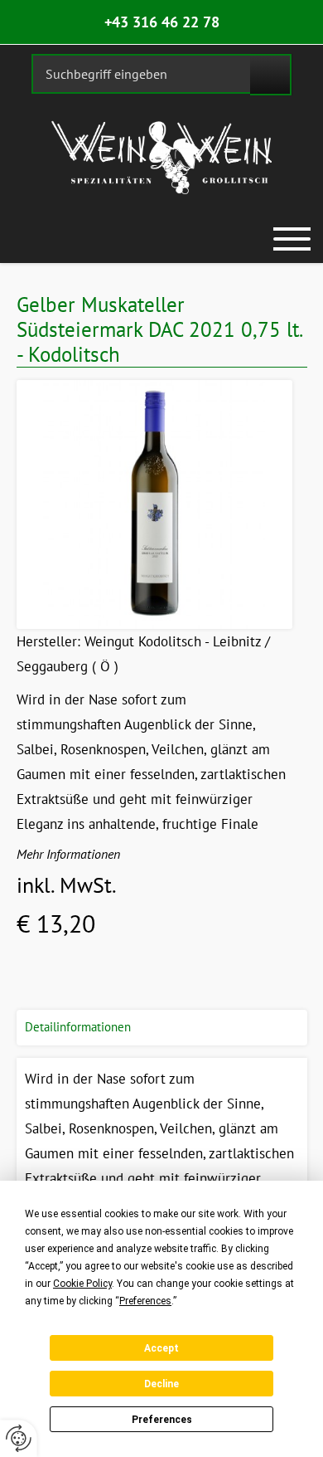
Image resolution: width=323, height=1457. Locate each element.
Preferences (162, 1419)
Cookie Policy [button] (82, 1283)
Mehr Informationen (68, 853)
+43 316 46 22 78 (161, 22)
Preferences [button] (145, 1301)
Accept (161, 1348)
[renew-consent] (18, 1438)
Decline (161, 1384)
